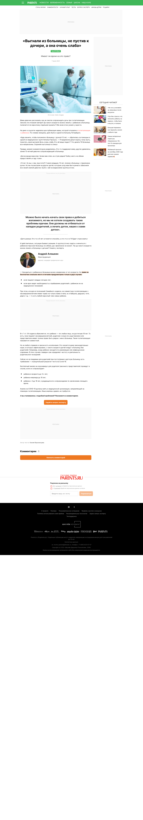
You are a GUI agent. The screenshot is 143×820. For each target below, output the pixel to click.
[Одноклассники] (74, 507)
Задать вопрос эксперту (97, 513)
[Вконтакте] (69, 507)
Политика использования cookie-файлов (50, 513)
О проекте (44, 511)
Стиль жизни (41, 7)
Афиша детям (96, 7)
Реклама (53, 511)
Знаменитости (52, 7)
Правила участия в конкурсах (92, 511)
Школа (77, 3)
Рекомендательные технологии (76, 513)
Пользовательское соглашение (69, 511)
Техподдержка (72, 516)
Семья (69, 3)
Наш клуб (86, 3)
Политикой (57, 488)
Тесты (74, 7)
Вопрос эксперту (83, 7)
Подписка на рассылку (59, 483)
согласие (58, 486)
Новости (44, 3)
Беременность (57, 3)
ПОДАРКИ (106, 7)
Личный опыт (65, 7)
